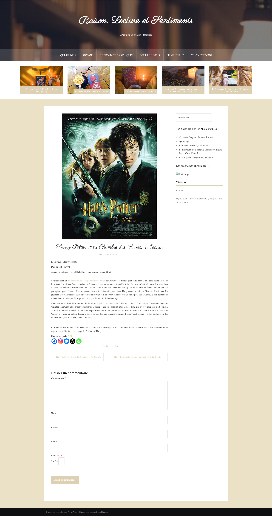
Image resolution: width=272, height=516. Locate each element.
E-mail (55, 427)
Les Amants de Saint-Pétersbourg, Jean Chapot (230, 90)
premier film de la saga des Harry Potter (86, 280)
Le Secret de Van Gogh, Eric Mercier (44, 91)
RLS (118, 254)
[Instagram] (60, 341)
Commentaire (58, 378)
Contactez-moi (201, 55)
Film (115, 345)
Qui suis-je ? (68, 55)
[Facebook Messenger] (66, 341)
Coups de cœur (150, 55)
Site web (55, 441)
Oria (87, 511)
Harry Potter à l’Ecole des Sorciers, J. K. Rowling (78, 356)
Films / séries (175, 55)
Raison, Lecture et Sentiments (136, 20)
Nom (54, 413)
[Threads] (72, 341)
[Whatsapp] (79, 341)
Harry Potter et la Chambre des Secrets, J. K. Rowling (138, 356)
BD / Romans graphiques (116, 55)
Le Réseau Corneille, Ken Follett (193, 145)
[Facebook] (54, 341)
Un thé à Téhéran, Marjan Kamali (93, 91)
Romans (87, 55)
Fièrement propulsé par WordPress (61, 511)
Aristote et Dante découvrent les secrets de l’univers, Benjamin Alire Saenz (136, 90)
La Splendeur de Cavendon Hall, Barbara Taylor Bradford (183, 90)
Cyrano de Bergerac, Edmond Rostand (196, 137)
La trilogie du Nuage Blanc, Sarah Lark (197, 157)
